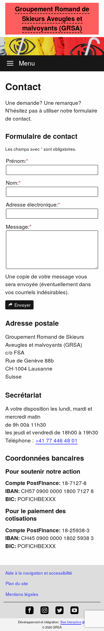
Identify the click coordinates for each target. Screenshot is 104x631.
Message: (18, 226)
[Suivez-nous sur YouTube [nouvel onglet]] (74, 610)
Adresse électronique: (33, 204)
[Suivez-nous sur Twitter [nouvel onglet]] (59, 610)
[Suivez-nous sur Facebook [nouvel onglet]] (29, 610)
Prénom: (17, 160)
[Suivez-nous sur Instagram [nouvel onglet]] (44, 610)
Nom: (13, 182)
